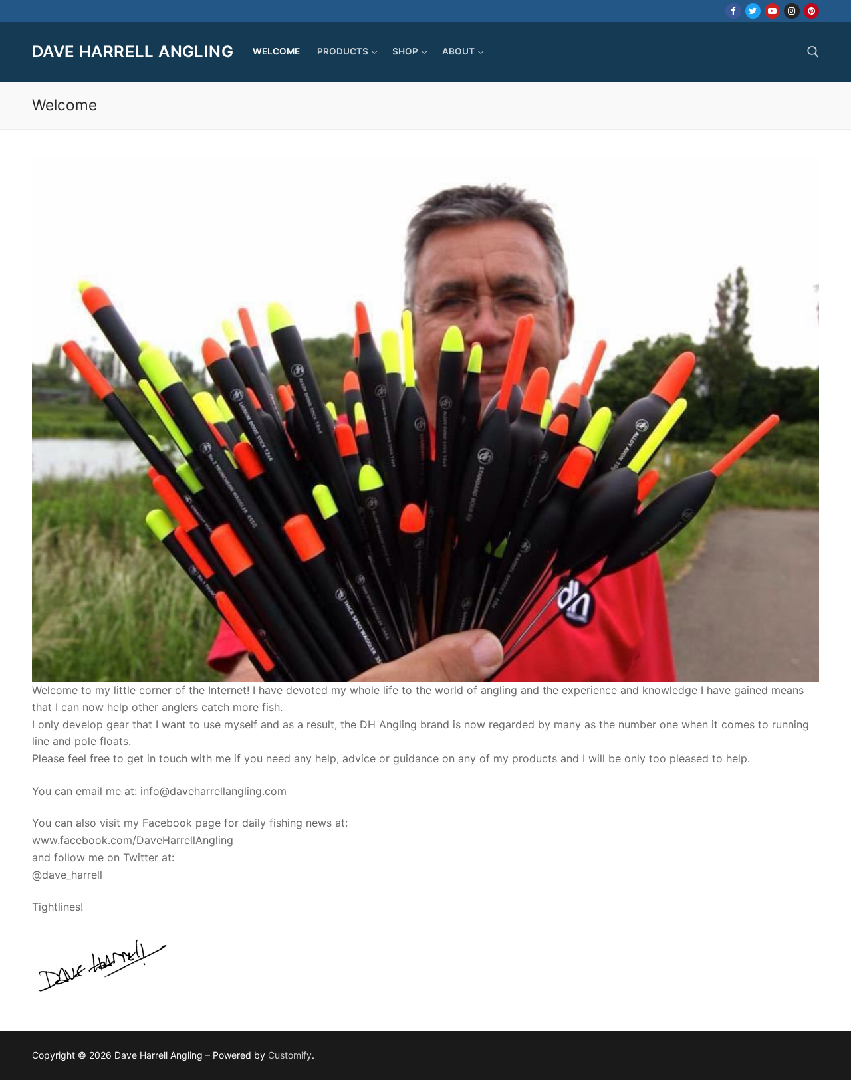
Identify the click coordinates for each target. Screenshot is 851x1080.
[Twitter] (753, 11)
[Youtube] (772, 11)
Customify (290, 1055)
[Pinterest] (811, 11)
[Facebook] (733, 11)
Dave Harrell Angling (132, 51)
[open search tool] (813, 52)
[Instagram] (791, 11)
